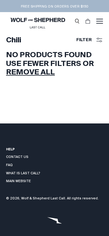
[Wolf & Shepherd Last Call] (37, 21)
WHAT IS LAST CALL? (23, 173)
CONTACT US (17, 157)
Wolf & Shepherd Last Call (43, 198)
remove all (30, 72)
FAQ (9, 165)
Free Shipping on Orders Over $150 (54, 6)
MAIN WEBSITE (18, 181)
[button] (77, 21)
